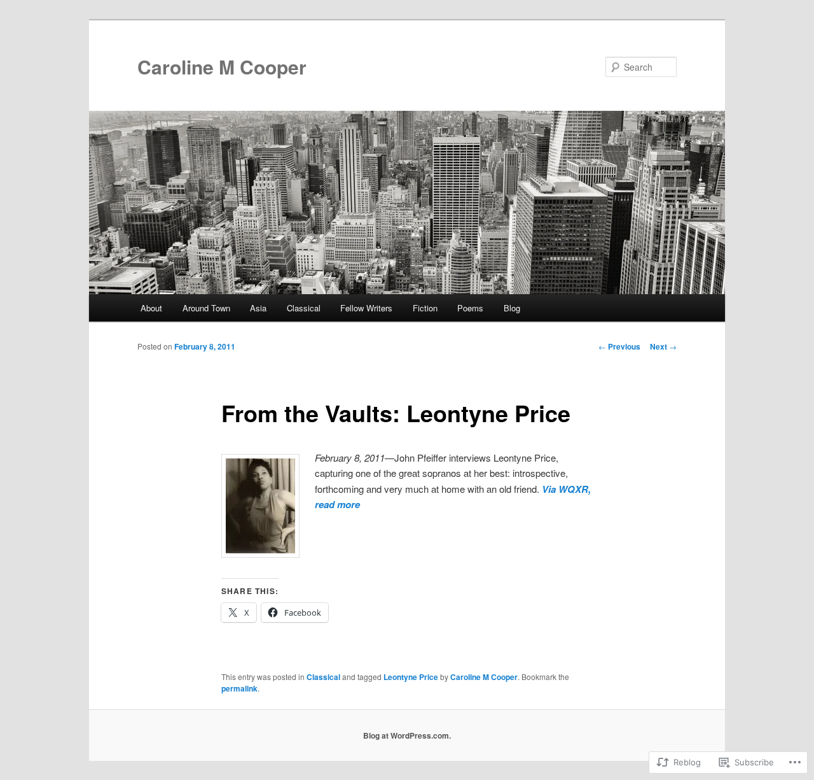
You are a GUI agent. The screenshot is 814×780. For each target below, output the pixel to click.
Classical (304, 308)
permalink (239, 688)
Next (663, 346)
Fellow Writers (366, 308)
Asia (258, 308)
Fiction (425, 308)
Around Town (206, 308)
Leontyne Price (410, 677)
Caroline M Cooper (222, 66)
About (151, 308)
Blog (512, 308)
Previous (619, 346)
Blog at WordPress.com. (407, 735)
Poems (470, 308)
